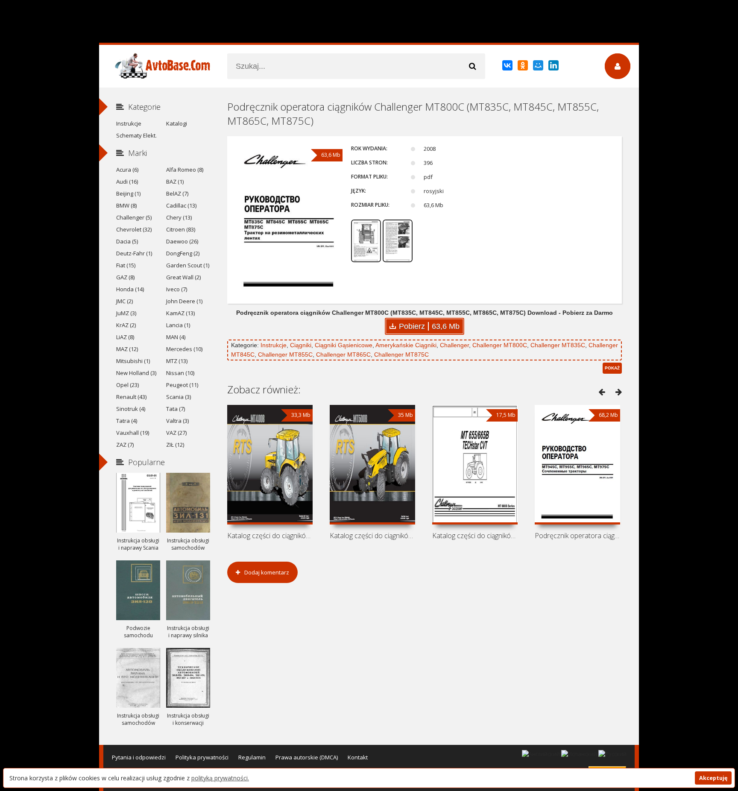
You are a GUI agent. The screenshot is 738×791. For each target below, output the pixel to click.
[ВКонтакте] (508, 67)
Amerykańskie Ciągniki (405, 345)
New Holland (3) (136, 373)
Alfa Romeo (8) (184, 169)
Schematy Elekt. (136, 135)
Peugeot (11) (182, 385)
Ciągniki (300, 345)
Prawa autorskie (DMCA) (306, 757)
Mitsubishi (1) (133, 361)
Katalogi (176, 123)
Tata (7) (175, 409)
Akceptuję (713, 778)
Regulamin (252, 757)
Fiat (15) (125, 265)
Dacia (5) (127, 241)
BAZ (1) (175, 181)
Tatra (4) (126, 421)
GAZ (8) (125, 277)
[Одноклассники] (523, 67)
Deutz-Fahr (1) (134, 253)
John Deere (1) (184, 301)
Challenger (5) (134, 217)
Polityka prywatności (202, 757)
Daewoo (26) (182, 241)
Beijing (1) (128, 193)
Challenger (454, 345)
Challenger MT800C (499, 345)
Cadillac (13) (181, 205)
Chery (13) (179, 217)
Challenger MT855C (285, 354)
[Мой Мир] (539, 67)
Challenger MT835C (557, 345)
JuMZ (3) (126, 313)
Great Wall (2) (183, 277)
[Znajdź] (472, 66)
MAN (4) (175, 337)
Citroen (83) (180, 229)
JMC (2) (124, 301)
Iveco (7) (176, 289)
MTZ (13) (176, 361)
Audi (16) (127, 181)
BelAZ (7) (177, 193)
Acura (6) (127, 169)
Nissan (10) (180, 373)
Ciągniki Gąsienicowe (343, 345)
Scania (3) (178, 397)
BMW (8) (126, 205)
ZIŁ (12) (175, 444)
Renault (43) (131, 397)
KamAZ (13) (180, 313)
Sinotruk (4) (130, 409)
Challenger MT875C (401, 354)
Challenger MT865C (343, 354)
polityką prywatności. (220, 778)
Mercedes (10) (184, 349)
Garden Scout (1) (187, 265)
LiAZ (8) (125, 337)
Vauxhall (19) (132, 433)
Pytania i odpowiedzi (139, 757)
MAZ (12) (127, 349)
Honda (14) (130, 289)
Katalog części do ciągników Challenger (270, 535)
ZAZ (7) (125, 444)
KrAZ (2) (126, 325)
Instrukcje (274, 345)
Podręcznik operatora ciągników (577, 535)
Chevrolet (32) (134, 229)
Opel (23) (127, 385)
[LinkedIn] (554, 67)
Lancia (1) (178, 325)
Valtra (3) (177, 421)
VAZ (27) (176, 433)
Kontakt (358, 757)
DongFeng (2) (182, 253)
